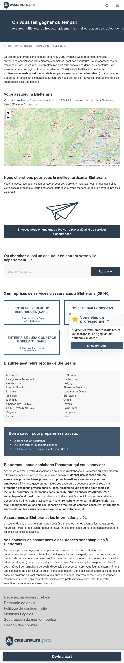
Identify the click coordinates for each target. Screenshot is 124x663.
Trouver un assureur (22, 45)
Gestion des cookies (21, 625)
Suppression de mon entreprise (30, 619)
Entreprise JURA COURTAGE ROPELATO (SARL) (32, 339)
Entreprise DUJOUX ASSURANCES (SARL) (32, 310)
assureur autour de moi (45, 100)
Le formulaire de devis (35, 566)
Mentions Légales (18, 613)
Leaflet (74, 165)
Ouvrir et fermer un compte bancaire (35, 445)
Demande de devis (19, 602)
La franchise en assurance (30, 441)
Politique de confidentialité (25, 608)
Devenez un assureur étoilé (27, 597)
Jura (54, 45)
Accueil (7, 45)
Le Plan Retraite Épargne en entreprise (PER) (41, 449)
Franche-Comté (42, 45)
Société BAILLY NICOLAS (92, 308)
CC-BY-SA (115, 165)
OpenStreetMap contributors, (99, 165)
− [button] (8, 117)
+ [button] (8, 113)
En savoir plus (97, 345)
